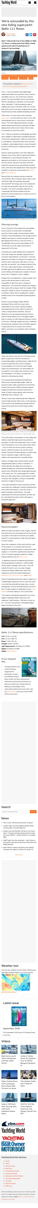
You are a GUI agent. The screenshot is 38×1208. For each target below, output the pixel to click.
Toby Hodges (10, 34)
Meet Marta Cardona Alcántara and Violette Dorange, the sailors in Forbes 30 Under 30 (18, 848)
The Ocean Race (18, 575)
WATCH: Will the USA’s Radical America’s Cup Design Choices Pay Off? (28, 1109)
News (5, 818)
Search (33, 811)
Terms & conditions (23, 1196)
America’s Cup (6, 575)
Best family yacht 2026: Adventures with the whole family (8, 1059)
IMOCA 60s (23, 557)
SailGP (29, 575)
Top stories (23, 78)
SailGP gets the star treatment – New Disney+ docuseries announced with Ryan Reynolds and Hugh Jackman (19, 842)
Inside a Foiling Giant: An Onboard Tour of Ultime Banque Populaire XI (27, 1061)
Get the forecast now (8, 992)
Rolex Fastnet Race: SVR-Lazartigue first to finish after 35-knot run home (9, 1084)
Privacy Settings (10, 1199)
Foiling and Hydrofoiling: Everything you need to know (19, 76)
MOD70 (32, 170)
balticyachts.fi (11, 651)
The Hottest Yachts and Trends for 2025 (28, 1083)
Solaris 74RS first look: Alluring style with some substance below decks (8, 1109)
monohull (5, 78)
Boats (31, 78)
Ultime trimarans (10, 173)
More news (19, 855)
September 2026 (11, 1028)
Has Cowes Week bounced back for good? (18, 823)
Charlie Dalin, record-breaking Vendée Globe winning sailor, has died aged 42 (18, 827)
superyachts (5, 118)
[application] (19, 617)
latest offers (11, 691)
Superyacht (13, 78)
